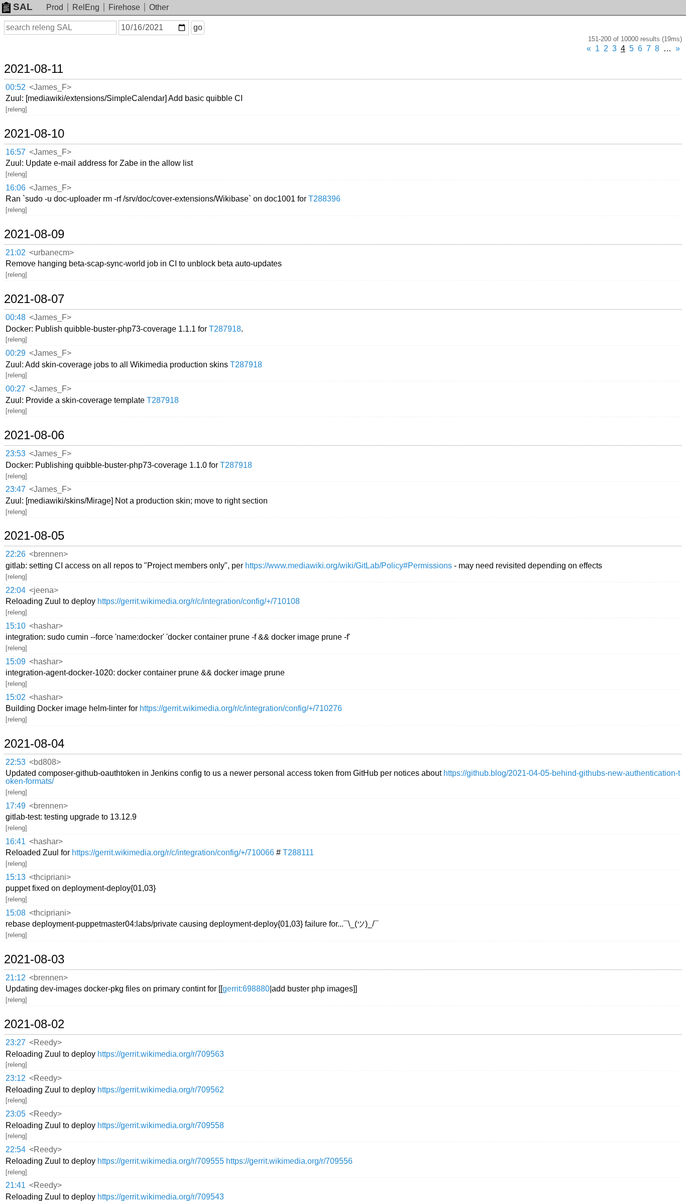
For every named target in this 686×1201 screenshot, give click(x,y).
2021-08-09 (34, 234)
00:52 (16, 87)
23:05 (16, 1114)
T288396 (324, 198)
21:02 (16, 252)
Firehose (124, 7)
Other (159, 7)
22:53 (16, 762)
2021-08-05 (34, 536)
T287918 (225, 329)
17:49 (16, 806)
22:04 (16, 590)
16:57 (16, 152)
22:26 (16, 554)
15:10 (16, 626)
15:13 (16, 877)
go (197, 27)
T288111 (298, 852)
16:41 (16, 841)
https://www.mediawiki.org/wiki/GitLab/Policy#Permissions (348, 565)
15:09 (16, 661)
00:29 (16, 353)
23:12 (16, 1078)
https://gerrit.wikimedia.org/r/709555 (160, 1161)
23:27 (16, 1042)
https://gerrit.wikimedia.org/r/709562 (160, 1089)
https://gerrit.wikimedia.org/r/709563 (160, 1054)
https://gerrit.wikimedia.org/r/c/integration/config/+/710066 (173, 852)
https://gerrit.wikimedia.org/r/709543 (160, 1196)
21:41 (16, 1185)
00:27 (16, 388)
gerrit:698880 (246, 988)
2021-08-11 (33, 69)
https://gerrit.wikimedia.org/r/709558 (160, 1125)
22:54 (16, 1149)
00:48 (16, 317)
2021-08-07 (34, 299)
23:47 (16, 489)
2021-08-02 (34, 1024)
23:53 (16, 453)
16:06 (16, 187)
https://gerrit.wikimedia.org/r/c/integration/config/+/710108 (198, 601)
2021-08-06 (34, 435)
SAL (23, 7)
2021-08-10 (34, 134)
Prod (54, 7)
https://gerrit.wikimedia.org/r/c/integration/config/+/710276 (241, 708)
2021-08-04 (34, 744)
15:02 (16, 697)
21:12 (16, 977)
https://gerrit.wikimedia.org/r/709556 (289, 1161)
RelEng (85, 7)
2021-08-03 (34, 959)
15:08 (16, 913)
